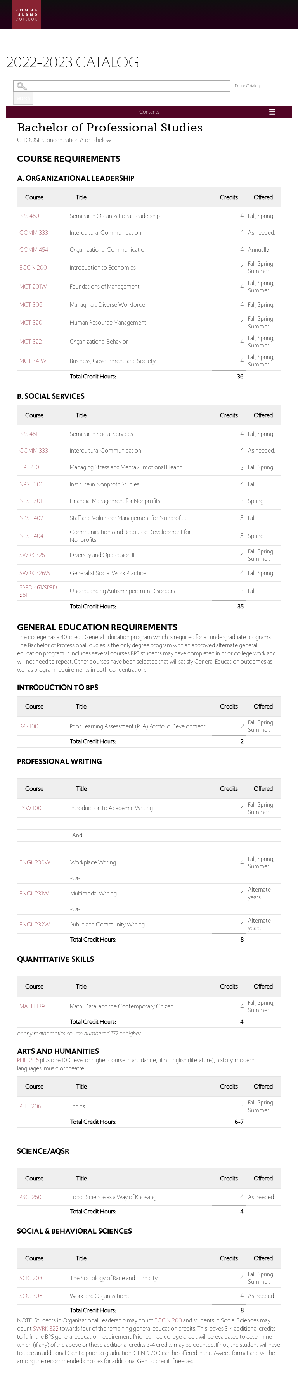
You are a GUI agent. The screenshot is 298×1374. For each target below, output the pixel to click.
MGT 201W (33, 286)
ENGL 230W (34, 862)
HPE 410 (29, 467)
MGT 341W (33, 361)
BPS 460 (29, 216)
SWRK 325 (32, 555)
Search (23, 98)
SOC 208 (30, 1278)
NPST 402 (31, 518)
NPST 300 (31, 484)
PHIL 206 (28, 1060)
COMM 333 (33, 232)
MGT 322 (30, 341)
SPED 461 (30, 587)
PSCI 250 (30, 1197)
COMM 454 (33, 249)
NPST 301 (30, 501)
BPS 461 (28, 434)
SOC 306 (30, 1296)
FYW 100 (30, 808)
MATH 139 (32, 1006)
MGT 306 (30, 305)
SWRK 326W (35, 573)
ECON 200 (33, 267)
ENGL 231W (34, 893)
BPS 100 (28, 726)
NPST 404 (31, 536)
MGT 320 (30, 322)
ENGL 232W (34, 924)
